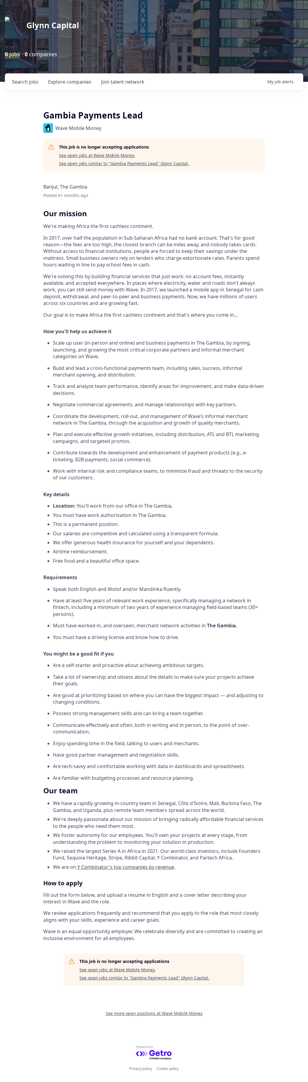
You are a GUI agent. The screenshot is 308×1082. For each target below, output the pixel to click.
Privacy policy (140, 1068)
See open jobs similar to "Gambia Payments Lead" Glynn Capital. (124, 163)
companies (69, 81)
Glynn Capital (52, 25)
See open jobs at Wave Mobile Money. (97, 155)
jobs (25, 81)
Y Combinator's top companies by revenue (125, 867)
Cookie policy (168, 1068)
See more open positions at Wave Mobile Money (154, 1013)
